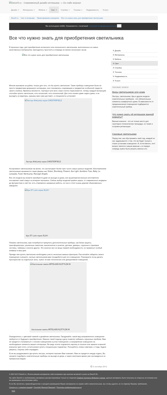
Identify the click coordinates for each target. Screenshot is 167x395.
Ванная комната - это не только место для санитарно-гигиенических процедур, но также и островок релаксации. (132, 124)
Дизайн (117, 50)
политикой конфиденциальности (102, 26)
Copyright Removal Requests (44, 387)
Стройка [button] (64, 9)
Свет (116, 63)
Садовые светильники (124, 134)
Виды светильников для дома (128, 92)
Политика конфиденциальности (69, 387)
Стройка (118, 67)
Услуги (105, 9)
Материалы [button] (28, 9)
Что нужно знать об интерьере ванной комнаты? (133, 115)
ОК (119, 26)
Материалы (119, 54)
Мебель (117, 59)
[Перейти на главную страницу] (45, 3)
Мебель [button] (42, 9)
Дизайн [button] (14, 9)
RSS (13, 391)
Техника (118, 72)
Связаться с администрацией (20, 387)
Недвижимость (92, 9)
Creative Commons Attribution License (91, 378)
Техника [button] (77, 9)
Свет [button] (53, 9)
